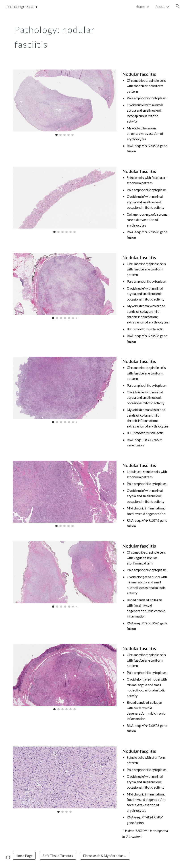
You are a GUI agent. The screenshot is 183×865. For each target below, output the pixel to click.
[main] (64, 35)
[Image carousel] (64, 103)
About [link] (160, 6)
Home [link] (140, 6)
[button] (177, 6)
